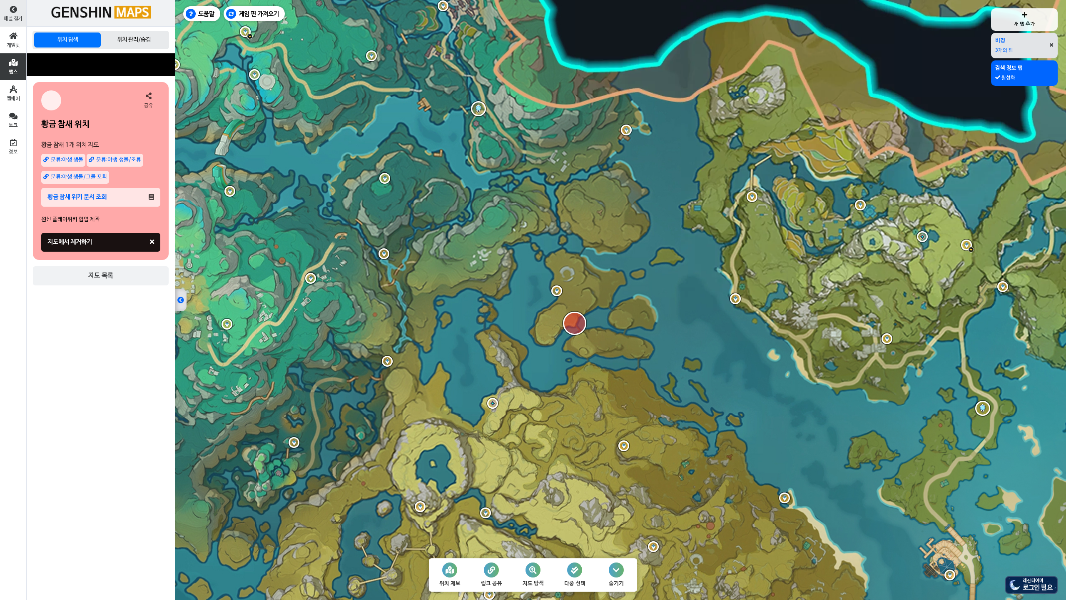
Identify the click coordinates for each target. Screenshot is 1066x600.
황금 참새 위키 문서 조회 (77, 197)
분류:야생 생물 (67, 160)
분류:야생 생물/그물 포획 (79, 177)
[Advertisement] (101, 64)
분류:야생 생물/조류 (118, 160)
